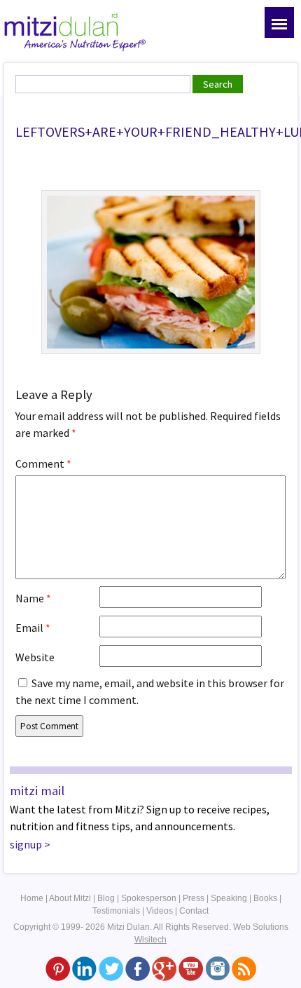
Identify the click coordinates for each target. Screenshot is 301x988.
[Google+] (164, 968)
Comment (43, 463)
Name (33, 598)
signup (26, 844)
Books (265, 898)
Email (32, 628)
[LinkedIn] (84, 968)
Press (193, 898)
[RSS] (244, 968)
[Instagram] (217, 968)
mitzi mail (37, 791)
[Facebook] (137, 968)
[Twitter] (111, 968)
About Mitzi (70, 898)
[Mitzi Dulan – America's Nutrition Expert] (75, 31)
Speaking (229, 898)
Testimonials (116, 911)
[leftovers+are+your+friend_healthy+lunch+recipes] (151, 271)
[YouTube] (190, 968)
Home (31, 898)
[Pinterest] (58, 968)
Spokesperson (148, 898)
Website (35, 657)
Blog (106, 898)
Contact (194, 911)
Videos (159, 911)
